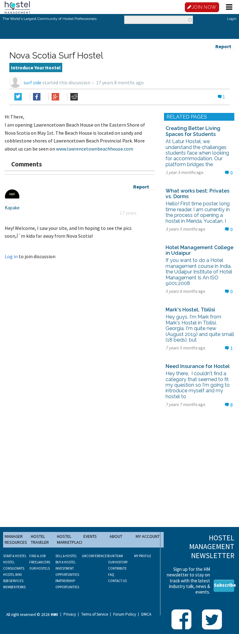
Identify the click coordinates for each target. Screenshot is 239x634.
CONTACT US (117, 581)
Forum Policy (124, 614)
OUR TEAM (115, 556)
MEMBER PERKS (14, 587)
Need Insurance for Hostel (198, 366)
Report (223, 46)
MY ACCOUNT (148, 536)
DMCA (146, 614)
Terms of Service (94, 614)
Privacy (69, 614)
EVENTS (90, 536)
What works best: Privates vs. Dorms (197, 193)
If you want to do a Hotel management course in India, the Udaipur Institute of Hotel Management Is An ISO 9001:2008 (199, 271)
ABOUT (116, 536)
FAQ (111, 574)
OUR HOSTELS (39, 568)
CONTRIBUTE (117, 568)
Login (232, 18)
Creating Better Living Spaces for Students (193, 131)
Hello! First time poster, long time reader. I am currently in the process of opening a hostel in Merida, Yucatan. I (198, 212)
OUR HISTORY (118, 562)
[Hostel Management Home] (17, 7)
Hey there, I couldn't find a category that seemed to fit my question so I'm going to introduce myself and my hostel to (198, 385)
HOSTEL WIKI (12, 574)
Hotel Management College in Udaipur (199, 250)
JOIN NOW (204, 7)
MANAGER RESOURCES (16, 539)
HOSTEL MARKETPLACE (70, 539)
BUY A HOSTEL (65, 562)
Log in (11, 256)
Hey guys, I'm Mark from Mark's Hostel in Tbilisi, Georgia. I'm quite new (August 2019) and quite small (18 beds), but (200, 328)
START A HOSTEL (14, 556)
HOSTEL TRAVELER (40, 539)
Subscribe (224, 585)
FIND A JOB (37, 556)
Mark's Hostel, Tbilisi (190, 310)
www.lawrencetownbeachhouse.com (94, 149)
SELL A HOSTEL (66, 556)
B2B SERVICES (13, 581)
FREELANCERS (39, 562)
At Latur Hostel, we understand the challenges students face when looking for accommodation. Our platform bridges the (197, 152)
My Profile (142, 556)
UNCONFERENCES (95, 556)
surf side (32, 82)
